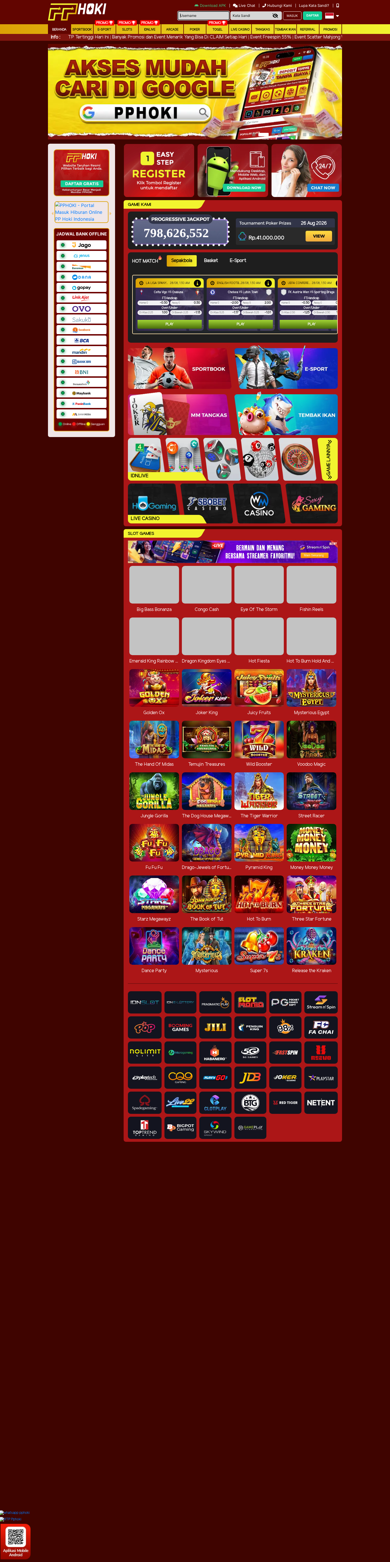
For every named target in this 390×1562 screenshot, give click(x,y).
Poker (195, 30)
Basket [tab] (211, 260)
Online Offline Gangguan (83, 424)
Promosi (330, 30)
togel (217, 30)
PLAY (170, 324)
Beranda (59, 30)
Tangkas (262, 30)
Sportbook (82, 30)
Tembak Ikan (285, 30)
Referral (307, 30)
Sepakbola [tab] (181, 260)
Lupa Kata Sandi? (314, 5)
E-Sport (104, 30)
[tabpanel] (236, 304)
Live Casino (240, 30)
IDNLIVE (149, 30)
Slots (127, 30)
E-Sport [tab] (238, 260)
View (319, 231)
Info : (55, 37)
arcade (172, 30)
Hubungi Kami (279, 5)
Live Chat (246, 5)
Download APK (213, 5)
